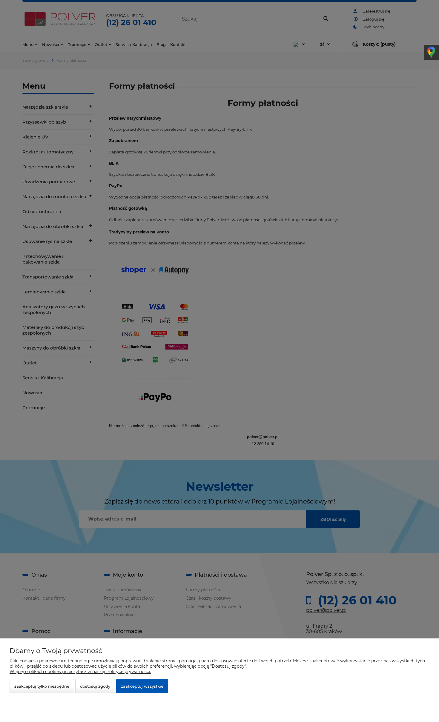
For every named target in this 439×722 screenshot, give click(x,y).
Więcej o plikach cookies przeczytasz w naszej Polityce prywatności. (80, 671)
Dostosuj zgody (95, 686)
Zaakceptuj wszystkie (142, 686)
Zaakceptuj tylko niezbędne (41, 686)
